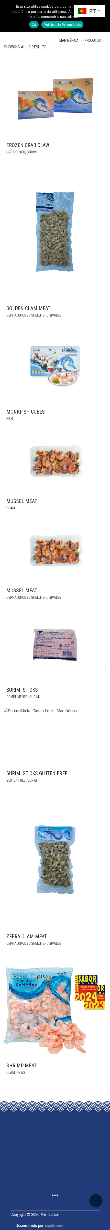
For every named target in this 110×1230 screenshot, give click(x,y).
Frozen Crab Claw (27, 145)
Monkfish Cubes (25, 412)
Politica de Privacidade (62, 25)
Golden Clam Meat (28, 308)
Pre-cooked (15, 152)
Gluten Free (16, 780)
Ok (34, 25)
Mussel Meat (21, 501)
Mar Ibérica (69, 41)
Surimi (32, 152)
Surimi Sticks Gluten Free (36, 773)
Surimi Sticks (22, 690)
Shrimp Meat (21, 1066)
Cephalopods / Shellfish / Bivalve (33, 315)
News (21, 1072)
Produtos (93, 41)
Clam (10, 508)
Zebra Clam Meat (26, 936)
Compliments (17, 697)
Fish (9, 419)
